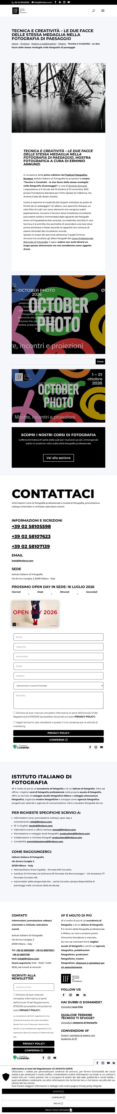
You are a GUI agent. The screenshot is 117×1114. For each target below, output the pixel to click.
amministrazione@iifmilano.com (45, 841)
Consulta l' (72, 1007)
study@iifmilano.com (41, 825)
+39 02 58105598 (31, 526)
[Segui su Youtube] (77, 995)
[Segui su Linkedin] (84, 995)
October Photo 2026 (36, 292)
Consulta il (79, 1022)
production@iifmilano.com (75, 833)
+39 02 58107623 (31, 536)
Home (15, 43)
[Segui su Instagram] (70, 995)
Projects (24, 43)
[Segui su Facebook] (63, 995)
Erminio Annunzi (77, 185)
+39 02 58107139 (31, 546)
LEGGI (36, 337)
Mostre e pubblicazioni (43, 43)
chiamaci (81, 963)
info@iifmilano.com (22, 560)
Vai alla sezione (58, 458)
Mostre (62, 43)
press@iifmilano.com (64, 829)
